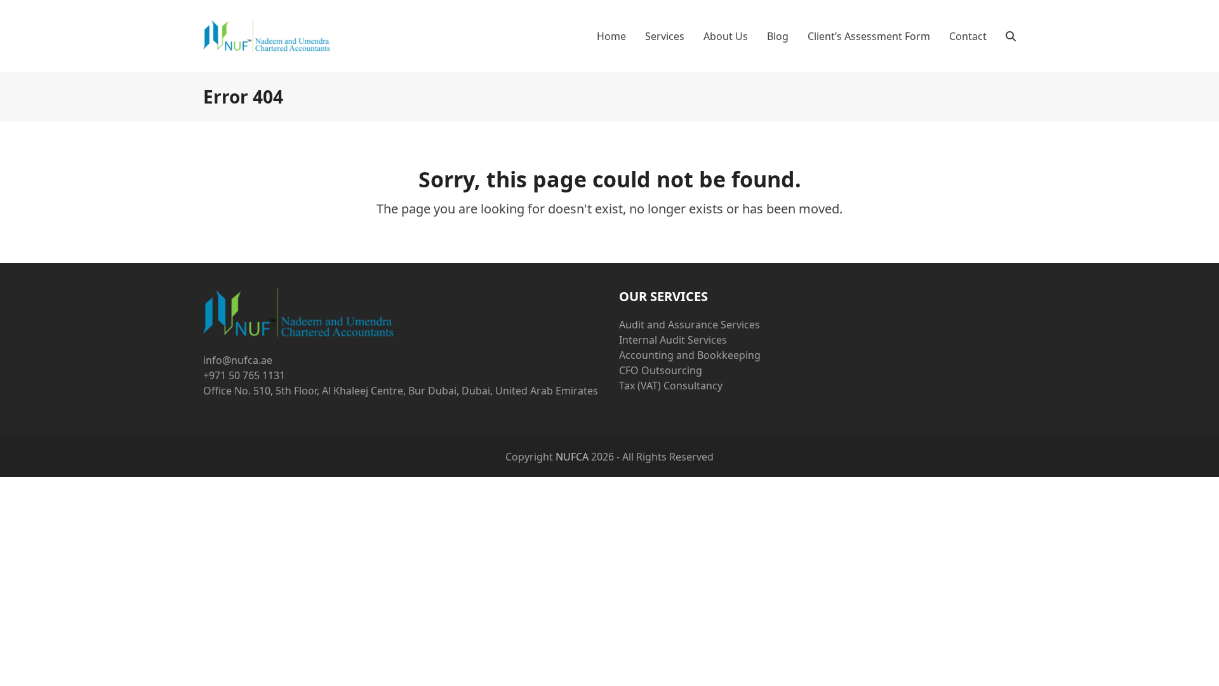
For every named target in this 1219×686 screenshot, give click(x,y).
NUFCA (572, 457)
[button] (1010, 36)
